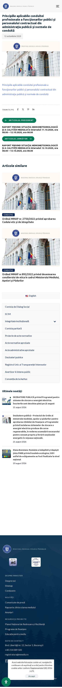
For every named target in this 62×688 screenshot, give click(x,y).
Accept (31, 676)
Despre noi (10, 581)
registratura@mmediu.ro (17, 654)
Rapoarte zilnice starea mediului (20, 607)
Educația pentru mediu (15, 634)
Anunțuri (9, 612)
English (32, 295)
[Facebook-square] (7, 661)
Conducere (10, 590)
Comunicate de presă (15, 602)
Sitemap (9, 585)
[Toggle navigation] (45, 6)
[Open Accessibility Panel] (6, 682)
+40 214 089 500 (13, 650)
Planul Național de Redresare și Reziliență (25, 624)
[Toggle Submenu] (55, 321)
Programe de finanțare (15, 629)
